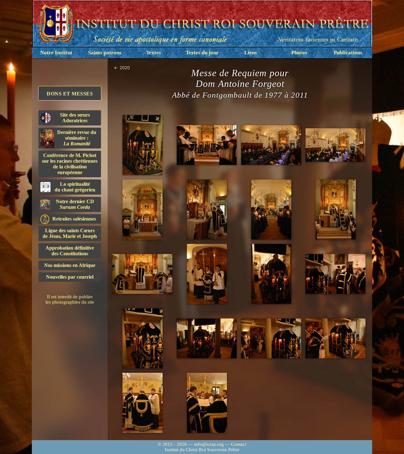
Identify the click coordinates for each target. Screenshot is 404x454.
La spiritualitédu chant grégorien (75, 186)
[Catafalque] (142, 145)
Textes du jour (202, 53)
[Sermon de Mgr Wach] (142, 209)
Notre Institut (56, 53)
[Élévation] (271, 209)
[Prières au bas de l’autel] (207, 145)
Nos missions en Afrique (69, 265)
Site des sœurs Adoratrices (75, 117)
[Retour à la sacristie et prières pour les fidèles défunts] (142, 403)
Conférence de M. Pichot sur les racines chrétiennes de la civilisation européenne (70, 164)
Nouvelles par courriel (69, 277)
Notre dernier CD (75, 204)
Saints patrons (105, 53)
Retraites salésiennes (74, 218)
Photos (299, 53)
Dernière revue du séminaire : (76, 138)
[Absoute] (207, 274)
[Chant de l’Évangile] (335, 145)
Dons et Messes (70, 93)
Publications (348, 53)
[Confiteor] (142, 274)
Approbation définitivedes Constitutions (69, 250)
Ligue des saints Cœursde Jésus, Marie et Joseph (70, 233)
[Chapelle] (271, 145)
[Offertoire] (207, 209)
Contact (238, 444)
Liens (250, 53)
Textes (153, 53)
